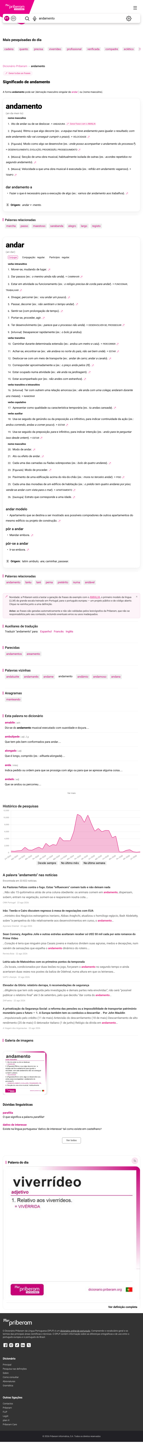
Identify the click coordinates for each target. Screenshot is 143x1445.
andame (48, 676)
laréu (28, 582)
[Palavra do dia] (135, 1161)
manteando (13, 699)
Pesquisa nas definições (15, 1369)
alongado (11, 750)
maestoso (39, 226)
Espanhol (46, 631)
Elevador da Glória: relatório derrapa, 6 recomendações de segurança (46, 985)
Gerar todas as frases (19, 73)
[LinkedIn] (22, 1346)
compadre (111, 49)
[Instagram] (11, 1346)
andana (116, 676)
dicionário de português (75, 1331)
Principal (7, 1365)
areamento (33, 654)
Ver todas (71, 1140)
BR (13, 18)
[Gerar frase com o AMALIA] (88, 137)
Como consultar (11, 1377)
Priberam (7, 1408)
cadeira (8, 49)
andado (9, 779)
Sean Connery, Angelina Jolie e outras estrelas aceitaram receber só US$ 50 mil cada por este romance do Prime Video (69, 936)
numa (76, 582)
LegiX (5, 1416)
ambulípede (12, 736)
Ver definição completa (122, 1307)
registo (96, 226)
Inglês (69, 631)
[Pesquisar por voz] (34, 18)
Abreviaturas (9, 1381)
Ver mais (71, 793)
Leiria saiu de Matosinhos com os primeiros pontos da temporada (44, 961)
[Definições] (129, 18)
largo (84, 226)
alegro (72, 226)
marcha (11, 226)
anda (8, 765)
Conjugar (13, 257)
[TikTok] (17, 1346)
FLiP (5, 1412)
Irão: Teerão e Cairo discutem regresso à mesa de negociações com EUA (48, 910)
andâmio (82, 676)
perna (49, 582)
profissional (74, 49)
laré (38, 582)
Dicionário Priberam (15, 66)
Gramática (8, 1385)
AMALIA (95, 597)
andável (90, 582)
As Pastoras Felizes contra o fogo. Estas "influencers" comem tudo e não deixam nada (56, 887)
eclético (129, 49)
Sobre (6, 1373)
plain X (6, 1420)
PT (7, 18)
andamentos (14, 654)
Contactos (8, 1403)
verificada (93, 49)
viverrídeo (55, 49)
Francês (59, 631)
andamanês (31, 676)
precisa (38, 49)
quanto (23, 49)
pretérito (63, 582)
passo (24, 226)
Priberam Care (10, 1424)
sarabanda (56, 226)
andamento (13, 582)
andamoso (99, 676)
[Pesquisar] (27, 18)
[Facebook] (5, 1346)
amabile (10, 722)
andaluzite (12, 676)
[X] (28, 1346)
